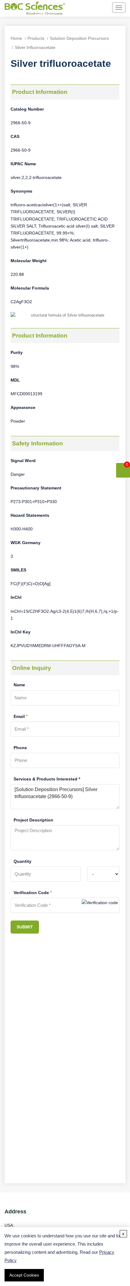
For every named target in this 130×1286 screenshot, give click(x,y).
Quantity (22, 861)
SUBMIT (25, 926)
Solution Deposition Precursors (79, 38)
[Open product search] (74, 8)
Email (21, 716)
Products (36, 38)
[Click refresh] (100, 905)
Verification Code (33, 892)
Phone (20, 747)
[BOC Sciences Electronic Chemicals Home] (35, 9)
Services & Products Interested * (47, 779)
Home (16, 38)
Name (19, 684)
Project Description (33, 820)
